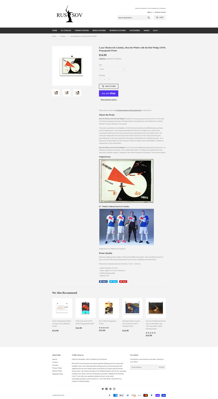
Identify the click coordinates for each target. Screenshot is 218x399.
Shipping (102, 59)
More (155, 30)
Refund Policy (57, 371)
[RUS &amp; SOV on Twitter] (103, 389)
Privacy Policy (57, 368)
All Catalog (66, 30)
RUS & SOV (60, 395)
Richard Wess (84, 381)
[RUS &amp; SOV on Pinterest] (110, 389)
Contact (55, 362)
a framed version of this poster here (128, 110)
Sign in (149, 12)
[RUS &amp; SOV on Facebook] (106, 389)
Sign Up (161, 367)
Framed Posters (82, 30)
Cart (161, 17)
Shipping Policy (57, 374)
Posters (63, 36)
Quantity (102, 75)
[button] (104, 328)
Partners (55, 365)
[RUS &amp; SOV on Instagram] (114, 389)
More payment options (109, 100)
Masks (146, 30)
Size (100, 65)
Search (54, 359)
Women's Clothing (118, 30)
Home (54, 30)
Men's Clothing (99, 30)
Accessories (135, 30)
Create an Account (160, 12)
